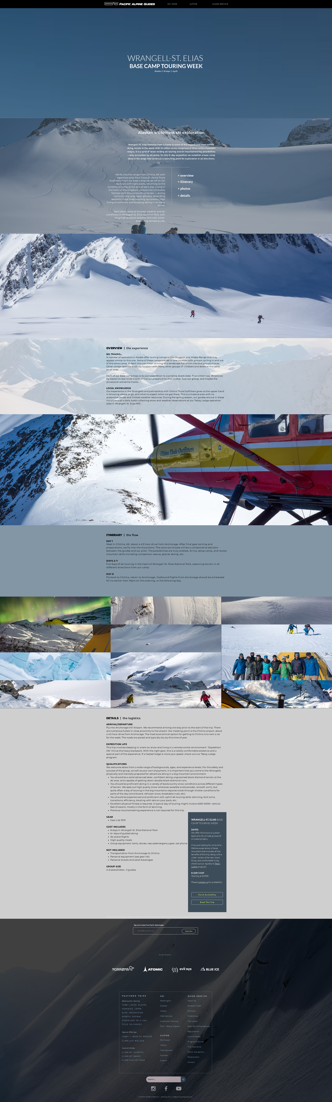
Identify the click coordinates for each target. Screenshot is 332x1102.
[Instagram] (153, 1088)
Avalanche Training (169, 1021)
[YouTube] (179, 1088)
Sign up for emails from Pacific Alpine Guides (149, 925)
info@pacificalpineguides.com (182, 1097)
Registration (193, 1031)
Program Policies (196, 1042)
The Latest (193, 1021)
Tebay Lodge (208, 754)
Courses (164, 1055)
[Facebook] (166, 1088)
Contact (191, 1062)
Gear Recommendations (199, 1026)
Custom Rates (194, 1036)
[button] (176, 4)
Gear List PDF (118, 820)
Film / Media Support (170, 1026)
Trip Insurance (194, 1047)
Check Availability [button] (196, 1052)
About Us (192, 1001)
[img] (55, 610)
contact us (203, 882)
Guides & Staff (194, 1006)
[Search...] (183, 1079)
